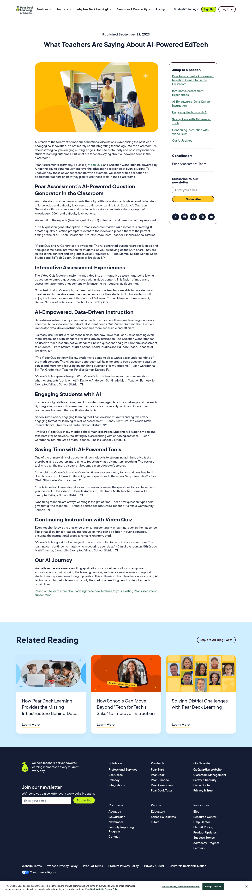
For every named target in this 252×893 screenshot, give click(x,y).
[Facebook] (193, 216)
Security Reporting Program (121, 829)
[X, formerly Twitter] (175, 216)
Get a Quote (201, 785)
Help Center (201, 822)
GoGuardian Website (207, 769)
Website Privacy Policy (62, 866)
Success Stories (204, 837)
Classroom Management (209, 774)
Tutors (155, 822)
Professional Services (123, 769)
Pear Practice (160, 780)
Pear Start (157, 769)
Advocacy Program (206, 843)
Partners (199, 848)
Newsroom (116, 822)
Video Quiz (95, 165)
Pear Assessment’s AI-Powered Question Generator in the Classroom (193, 80)
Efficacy (114, 780)
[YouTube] (211, 216)
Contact (114, 836)
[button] (44, 9)
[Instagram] (202, 216)
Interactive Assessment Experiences (187, 93)
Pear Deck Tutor (161, 790)
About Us (115, 811)
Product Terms (93, 866)
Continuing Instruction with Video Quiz (190, 132)
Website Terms (32, 866)
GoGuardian (117, 816)
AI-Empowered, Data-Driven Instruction (191, 103)
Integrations (117, 785)
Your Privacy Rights (43, 872)
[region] (126, 887)
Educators (158, 811)
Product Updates (205, 832)
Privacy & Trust (203, 790)
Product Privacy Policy (123, 866)
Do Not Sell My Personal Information (181, 886)
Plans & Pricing (203, 827)
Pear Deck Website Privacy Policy (102, 889)
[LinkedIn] (184, 216)
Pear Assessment (162, 785)
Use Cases (116, 774)
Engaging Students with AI (189, 112)
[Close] (246, 886)
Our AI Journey (182, 141)
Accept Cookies (213, 886)
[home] (25, 9)
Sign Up (209, 9)
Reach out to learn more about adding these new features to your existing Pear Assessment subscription (96, 593)
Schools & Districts (163, 816)
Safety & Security (204, 780)
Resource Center (204, 816)
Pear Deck (158, 774)
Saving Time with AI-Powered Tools (191, 121)
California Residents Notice (188, 866)
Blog (196, 811)
